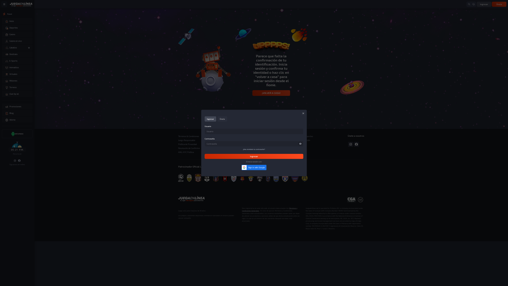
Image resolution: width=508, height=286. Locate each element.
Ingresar (254, 156)
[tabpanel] (254, 142)
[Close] (303, 113)
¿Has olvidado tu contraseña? (254, 149)
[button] (254, 167)
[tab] (210, 119)
